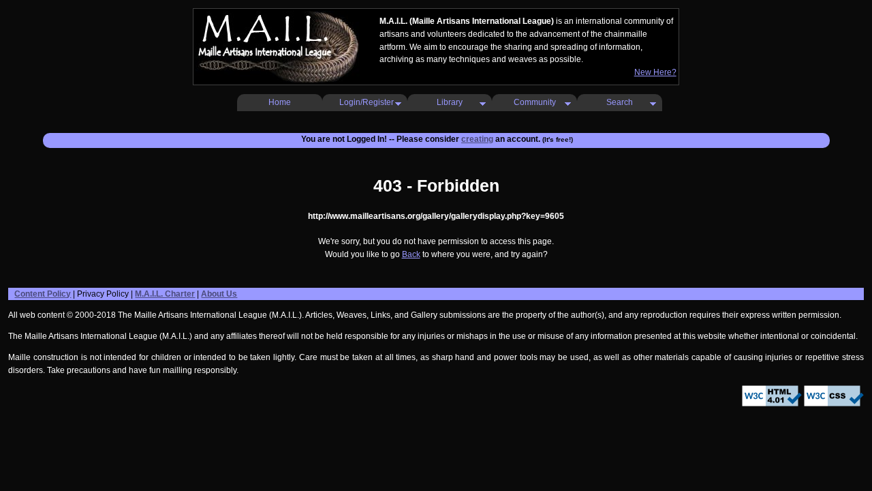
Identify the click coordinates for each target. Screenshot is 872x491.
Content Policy (42, 294)
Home (279, 102)
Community (535, 102)
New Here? (655, 72)
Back (411, 254)
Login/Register (366, 102)
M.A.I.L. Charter (165, 294)
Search (619, 102)
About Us (219, 294)
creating (477, 139)
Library (450, 102)
